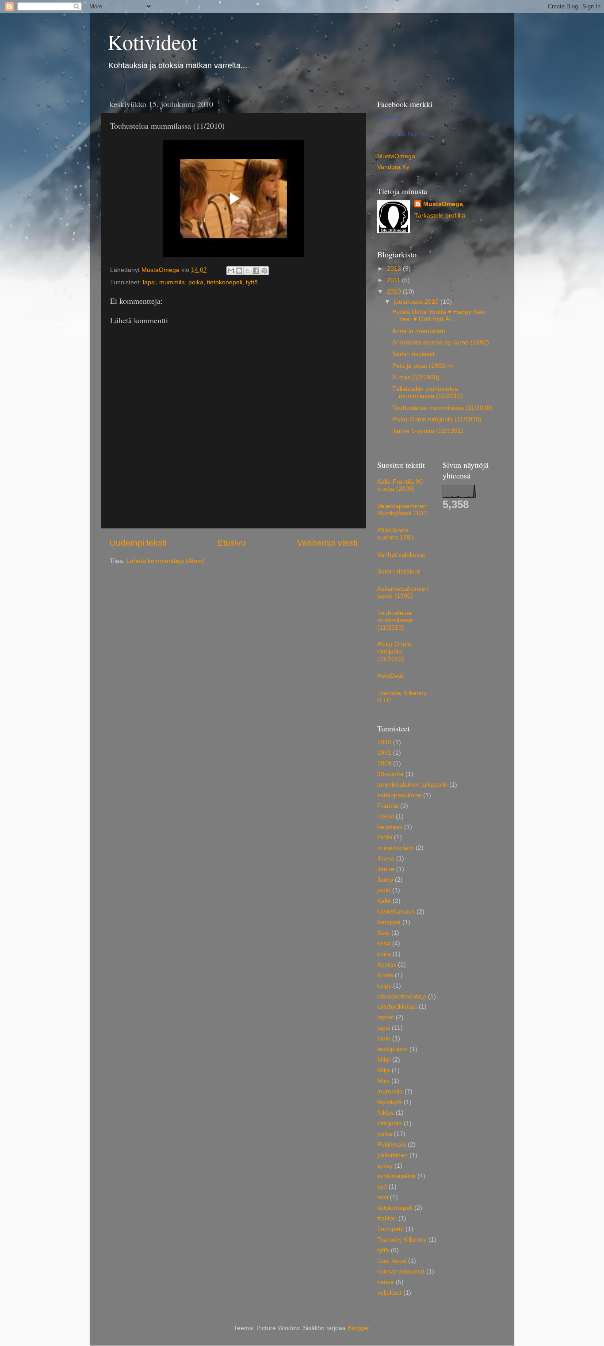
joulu (383, 890)
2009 (384, 763)
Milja (383, 1070)
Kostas (386, 964)
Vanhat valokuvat (401, 554)
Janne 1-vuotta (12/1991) (427, 431)
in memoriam (395, 848)
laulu (383, 1038)
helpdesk (389, 827)
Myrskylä (389, 1102)
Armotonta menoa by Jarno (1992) (440, 342)
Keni (383, 932)
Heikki (385, 816)
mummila (172, 282)
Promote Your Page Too (402, 134)
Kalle (384, 901)
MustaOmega (396, 156)
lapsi (149, 282)
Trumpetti (390, 1229)
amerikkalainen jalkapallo (412, 784)
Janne (385, 869)
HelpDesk (390, 676)
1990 (384, 742)
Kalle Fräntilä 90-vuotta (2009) (401, 485)
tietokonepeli (224, 282)
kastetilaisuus (396, 911)
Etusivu (232, 542)
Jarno (385, 879)
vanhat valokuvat (400, 1271)
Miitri (383, 1059)
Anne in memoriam (418, 331)
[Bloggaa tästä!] (239, 270)
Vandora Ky (389, 117)
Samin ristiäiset (413, 354)
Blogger (358, 1328)
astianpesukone (399, 795)
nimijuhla (389, 1123)
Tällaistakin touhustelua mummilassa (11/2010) (427, 392)
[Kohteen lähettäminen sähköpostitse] (230, 270)
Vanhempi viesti (327, 542)
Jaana (385, 858)
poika (195, 282)
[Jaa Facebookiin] (256, 270)
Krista (385, 975)
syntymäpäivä (396, 1176)
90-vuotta (390, 774)
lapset (385, 1017)
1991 (384, 752)
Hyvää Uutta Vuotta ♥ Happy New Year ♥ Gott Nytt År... (438, 315)
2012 (395, 268)
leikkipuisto (392, 1049)
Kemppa (389, 922)
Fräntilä (387, 806)
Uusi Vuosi (391, 1261)
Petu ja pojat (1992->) (422, 366)
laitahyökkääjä (397, 1006)
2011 (394, 280)
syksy (385, 1165)
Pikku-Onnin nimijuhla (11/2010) (437, 419)
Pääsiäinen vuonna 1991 (395, 534)
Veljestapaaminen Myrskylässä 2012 (402, 509)
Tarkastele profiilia (439, 215)
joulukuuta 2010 (417, 301)
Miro (383, 1081)
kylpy (384, 986)
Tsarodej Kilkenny (402, 1239)
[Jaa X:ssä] (247, 270)
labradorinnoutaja (401, 996)
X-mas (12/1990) (416, 377)
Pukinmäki (391, 1144)
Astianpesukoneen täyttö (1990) (403, 592)
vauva (385, 1282)
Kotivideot (152, 41)
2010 (395, 291)
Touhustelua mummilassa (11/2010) (442, 408)
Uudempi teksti (138, 542)
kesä (383, 943)
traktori (387, 1218)
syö (382, 1186)
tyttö (252, 282)
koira (384, 954)
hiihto (384, 837)
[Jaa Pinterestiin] (264, 270)
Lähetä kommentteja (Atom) (165, 561)
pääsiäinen (392, 1155)
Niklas (385, 1112)
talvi (382, 1197)
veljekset (389, 1292)
